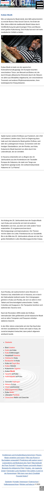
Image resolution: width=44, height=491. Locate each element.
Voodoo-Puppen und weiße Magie (29, 465)
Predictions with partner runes (31, 460)
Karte (7, 350)
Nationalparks (10, 376)
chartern (12, 347)
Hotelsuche (9, 358)
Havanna (16, 355)
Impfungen (16, 382)
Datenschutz (33, 482)
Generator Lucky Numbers (16, 471)
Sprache (8, 374)
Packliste (16, 395)
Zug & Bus (16, 363)
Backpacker (9, 361)
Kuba (7, 353)
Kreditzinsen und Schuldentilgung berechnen (18, 455)
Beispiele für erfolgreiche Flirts (13, 468)
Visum (7, 387)
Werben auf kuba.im (27, 484)
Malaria (8, 384)
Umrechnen (9, 397)
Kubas (7, 366)
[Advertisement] (22, 109)
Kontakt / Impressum (20, 482)
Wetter (11, 392)
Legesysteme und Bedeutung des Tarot (16, 463)
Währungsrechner (11, 390)
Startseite (5, 3)
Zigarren (17, 368)
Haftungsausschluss (11, 484)
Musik (12, 371)
